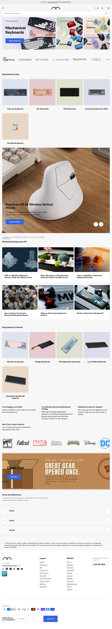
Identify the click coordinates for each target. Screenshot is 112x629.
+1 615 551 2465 (99, 564)
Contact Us (44, 570)
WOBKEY (70, 579)
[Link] (29, 33)
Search (42, 562)
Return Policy (44, 573)
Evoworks (70, 581)
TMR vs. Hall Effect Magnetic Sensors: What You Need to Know (18, 276)
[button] (3, 8)
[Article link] (20, 264)
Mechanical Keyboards (9, 565)
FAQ (41, 568)
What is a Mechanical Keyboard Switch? (53, 314)
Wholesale (43, 587)
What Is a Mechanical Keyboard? (90, 313)
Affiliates (43, 584)
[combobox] (56, 13)
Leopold (70, 576)
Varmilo (69, 573)
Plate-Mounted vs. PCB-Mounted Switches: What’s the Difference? (54, 276)
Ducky (69, 562)
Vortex (69, 587)
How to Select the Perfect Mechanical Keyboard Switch (16, 314)
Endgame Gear (72, 584)
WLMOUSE (70, 570)
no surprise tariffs (52, 2)
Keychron (70, 568)
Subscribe (50, 619)
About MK (43, 576)
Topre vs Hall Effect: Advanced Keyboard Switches (89, 276)
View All (69, 589)
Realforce (70, 565)
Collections (44, 565)
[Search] (107, 13)
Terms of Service (45, 579)
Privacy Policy (44, 581)
